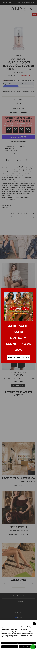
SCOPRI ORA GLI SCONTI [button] (18, 358)
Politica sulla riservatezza (28, 627)
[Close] (33, 290)
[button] (4, 627)
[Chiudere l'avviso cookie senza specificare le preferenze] (34, 623)
